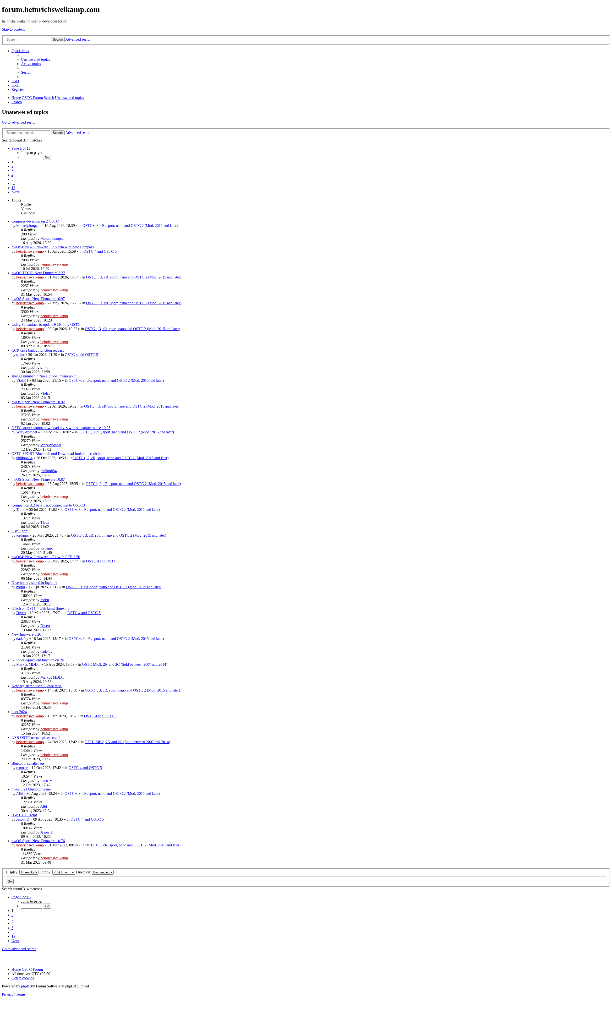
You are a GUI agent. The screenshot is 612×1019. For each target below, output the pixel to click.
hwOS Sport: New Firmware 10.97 (38, 299)
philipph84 (24, 458)
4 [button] (12, 175)
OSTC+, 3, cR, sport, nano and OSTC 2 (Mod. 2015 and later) (130, 225)
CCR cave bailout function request (37, 350)
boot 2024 (19, 712)
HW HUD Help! (24, 815)
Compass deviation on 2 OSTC (35, 221)
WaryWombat (26, 432)
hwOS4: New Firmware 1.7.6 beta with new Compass (52, 247)
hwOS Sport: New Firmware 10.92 (38, 402)
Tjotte (20, 509)
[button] (21, 148)
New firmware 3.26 (26, 634)
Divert (21, 613)
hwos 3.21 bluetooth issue (31, 789)
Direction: (84, 872)
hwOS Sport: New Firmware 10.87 (38, 479)
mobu (20, 587)
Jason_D (22, 819)
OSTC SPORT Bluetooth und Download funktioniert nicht (56, 454)
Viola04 (22, 380)
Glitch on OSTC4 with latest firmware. (40, 608)
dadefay (22, 639)
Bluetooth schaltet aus (27, 763)
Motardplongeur (28, 225)
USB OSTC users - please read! (35, 738)
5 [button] (12, 179)
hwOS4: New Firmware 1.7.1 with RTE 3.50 (45, 557)
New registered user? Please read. (36, 686)
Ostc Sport (19, 531)
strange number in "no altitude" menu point (43, 376)
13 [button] (13, 188)
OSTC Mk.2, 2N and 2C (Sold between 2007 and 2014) (124, 664)
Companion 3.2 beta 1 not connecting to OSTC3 (48, 505)
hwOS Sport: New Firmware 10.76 (38, 841)
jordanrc (22, 535)
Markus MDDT (28, 664)
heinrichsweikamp (30, 251)
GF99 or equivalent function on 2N (38, 660)
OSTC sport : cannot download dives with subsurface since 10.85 (60, 428)
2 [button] (12, 166)
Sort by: (45, 872)
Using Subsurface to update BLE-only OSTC (45, 324)
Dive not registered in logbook (34, 583)
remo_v (22, 768)
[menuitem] (35, 59)
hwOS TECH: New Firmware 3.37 (38, 273)
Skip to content (13, 29)
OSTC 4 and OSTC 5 (100, 251)
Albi (19, 793)
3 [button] (12, 171)
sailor (20, 355)
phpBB (26, 986)
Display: (12, 872)
